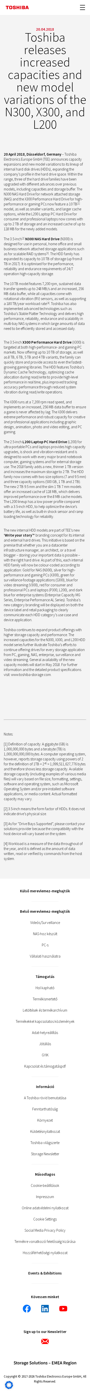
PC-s (45, 945)
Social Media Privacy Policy (45, 1230)
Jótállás (45, 1043)
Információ (45, 1086)
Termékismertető (45, 999)
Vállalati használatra (45, 956)
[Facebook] (27, 1309)
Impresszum (45, 1196)
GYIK (45, 1055)
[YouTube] (63, 1309)
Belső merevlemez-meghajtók (45, 911)
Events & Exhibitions (45, 1273)
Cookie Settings (45, 1219)
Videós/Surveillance (45, 922)
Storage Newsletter (45, 1154)
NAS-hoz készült (45, 933)
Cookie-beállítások (45, 1185)
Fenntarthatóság (45, 1109)
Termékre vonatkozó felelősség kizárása (45, 1241)
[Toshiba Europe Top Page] (17, 7)
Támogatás (45, 976)
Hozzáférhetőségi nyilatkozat (45, 1252)
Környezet (45, 1120)
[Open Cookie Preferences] (9, 1387)
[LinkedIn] (45, 1309)
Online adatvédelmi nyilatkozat (45, 1208)
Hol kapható (45, 987)
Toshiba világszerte (45, 1142)
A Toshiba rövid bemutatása (45, 1097)
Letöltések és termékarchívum (45, 1010)
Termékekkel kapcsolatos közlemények (45, 1021)
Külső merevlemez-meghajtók (45, 891)
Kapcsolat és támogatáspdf (45, 1066)
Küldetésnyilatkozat (45, 1131)
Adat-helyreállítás (45, 1032)
